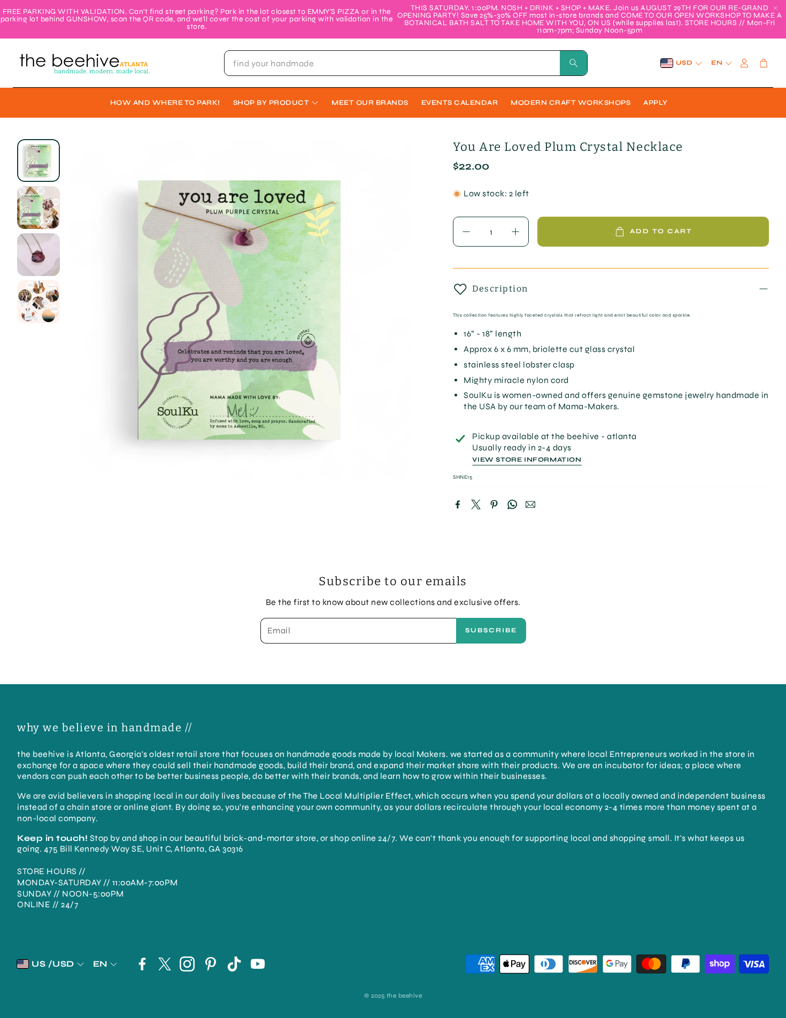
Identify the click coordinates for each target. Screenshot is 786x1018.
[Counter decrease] (466, 231)
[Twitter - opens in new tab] (164, 964)
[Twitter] (476, 504)
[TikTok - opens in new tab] (234, 963)
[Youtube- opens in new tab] (257, 963)
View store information (526, 459)
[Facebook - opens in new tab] (142, 963)
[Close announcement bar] (775, 8)
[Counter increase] (515, 231)
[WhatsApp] (512, 504)
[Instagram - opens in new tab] (187, 963)
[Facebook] (458, 504)
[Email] (530, 504)
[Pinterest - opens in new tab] (210, 963)
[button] (406, 63)
